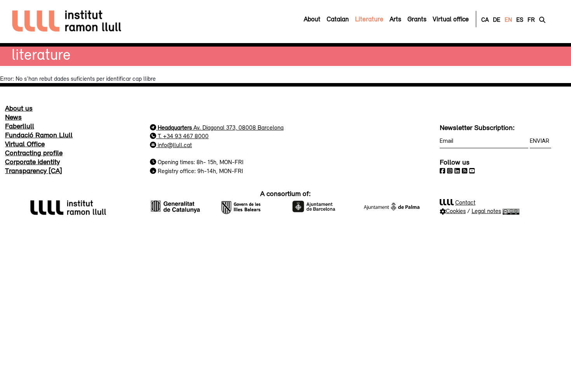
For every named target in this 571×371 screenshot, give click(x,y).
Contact (465, 202)
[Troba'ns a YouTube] (472, 170)
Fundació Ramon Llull (39, 134)
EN (508, 19)
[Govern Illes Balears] (250, 205)
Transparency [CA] (33, 170)
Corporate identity (32, 161)
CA (485, 19)
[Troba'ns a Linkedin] (457, 170)
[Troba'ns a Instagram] (450, 170)
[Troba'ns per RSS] (464, 170)
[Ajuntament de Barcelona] (320, 205)
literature (41, 54)
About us (19, 108)
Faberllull (19, 125)
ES (519, 19)
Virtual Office (25, 143)
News (13, 117)
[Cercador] (542, 19)
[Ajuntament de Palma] (391, 205)
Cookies (456, 210)
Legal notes (486, 210)
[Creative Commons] (511, 210)
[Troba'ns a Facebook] (442, 170)
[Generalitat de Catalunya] (179, 205)
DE (496, 19)
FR (531, 19)
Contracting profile (34, 152)
